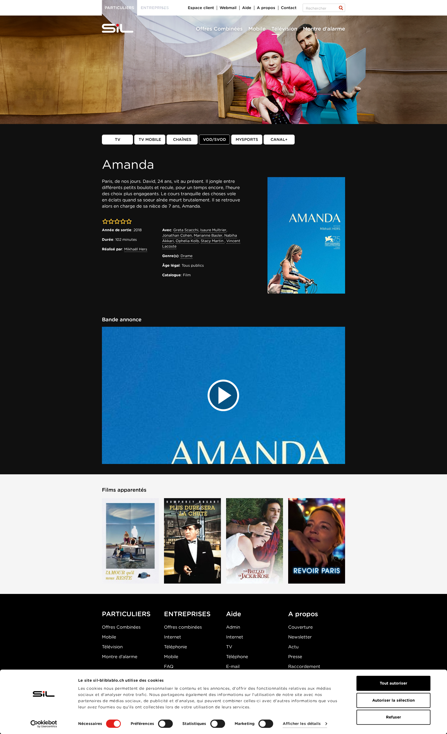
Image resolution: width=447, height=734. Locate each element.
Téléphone (237, 656)
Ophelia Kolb (187, 241)
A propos (266, 7)
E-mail (233, 666)
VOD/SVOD (214, 139)
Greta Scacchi (185, 230)
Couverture (300, 627)
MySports (247, 139)
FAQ (168, 666)
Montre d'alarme (324, 29)
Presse (295, 656)
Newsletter (300, 636)
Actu (293, 646)
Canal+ (279, 139)
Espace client (201, 7)
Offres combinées (183, 627)
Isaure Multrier (213, 230)
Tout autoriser (393, 683)
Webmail (228, 7)
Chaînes (182, 139)
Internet (172, 636)
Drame (186, 256)
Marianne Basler (208, 235)
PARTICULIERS (126, 614)
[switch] (165, 724)
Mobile (257, 29)
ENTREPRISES (187, 614)
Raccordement (304, 666)
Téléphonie (175, 646)
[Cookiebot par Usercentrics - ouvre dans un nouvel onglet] (43, 724)
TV (117, 139)
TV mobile (150, 139)
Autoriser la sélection (393, 700)
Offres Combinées (219, 29)
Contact (288, 7)
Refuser (393, 717)
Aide (246, 7)
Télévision (284, 29)
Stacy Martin (213, 241)
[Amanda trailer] (223, 395)
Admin (233, 627)
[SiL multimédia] (123, 28)
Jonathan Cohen (177, 235)
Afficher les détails (302, 724)
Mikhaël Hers (135, 249)
